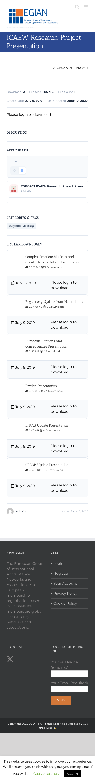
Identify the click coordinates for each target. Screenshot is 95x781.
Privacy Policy (65, 593)
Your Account (65, 583)
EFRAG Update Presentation (46, 425)
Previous (64, 68)
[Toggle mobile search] (77, 6)
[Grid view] (14, 170)
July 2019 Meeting (21, 226)
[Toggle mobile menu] (86, 6)
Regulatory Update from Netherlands (54, 301)
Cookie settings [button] (46, 773)
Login (58, 563)
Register (60, 573)
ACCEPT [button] (72, 773)
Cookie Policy (65, 603)
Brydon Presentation (41, 386)
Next (80, 68)
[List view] (22, 170)
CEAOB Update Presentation (46, 465)
